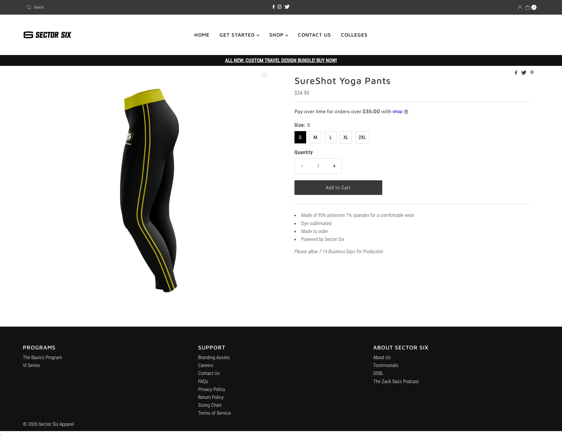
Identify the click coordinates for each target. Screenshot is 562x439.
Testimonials (385, 365)
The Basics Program (42, 357)
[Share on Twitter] (524, 73)
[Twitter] (287, 7)
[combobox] (108, 7)
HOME (202, 35)
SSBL (378, 373)
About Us (382, 357)
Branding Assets (214, 357)
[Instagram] (279, 7)
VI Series (31, 365)
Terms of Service (214, 413)
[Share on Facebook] (516, 73)
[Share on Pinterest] (532, 73)
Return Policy (211, 397)
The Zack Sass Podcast (396, 381)
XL (345, 137)
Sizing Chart (210, 405)
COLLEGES (354, 35)
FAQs (203, 381)
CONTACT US (314, 35)
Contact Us (209, 373)
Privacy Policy (211, 389)
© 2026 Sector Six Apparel (48, 424)
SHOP (277, 35)
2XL (362, 137)
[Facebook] (274, 7)
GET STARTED (238, 35)
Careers (205, 365)
